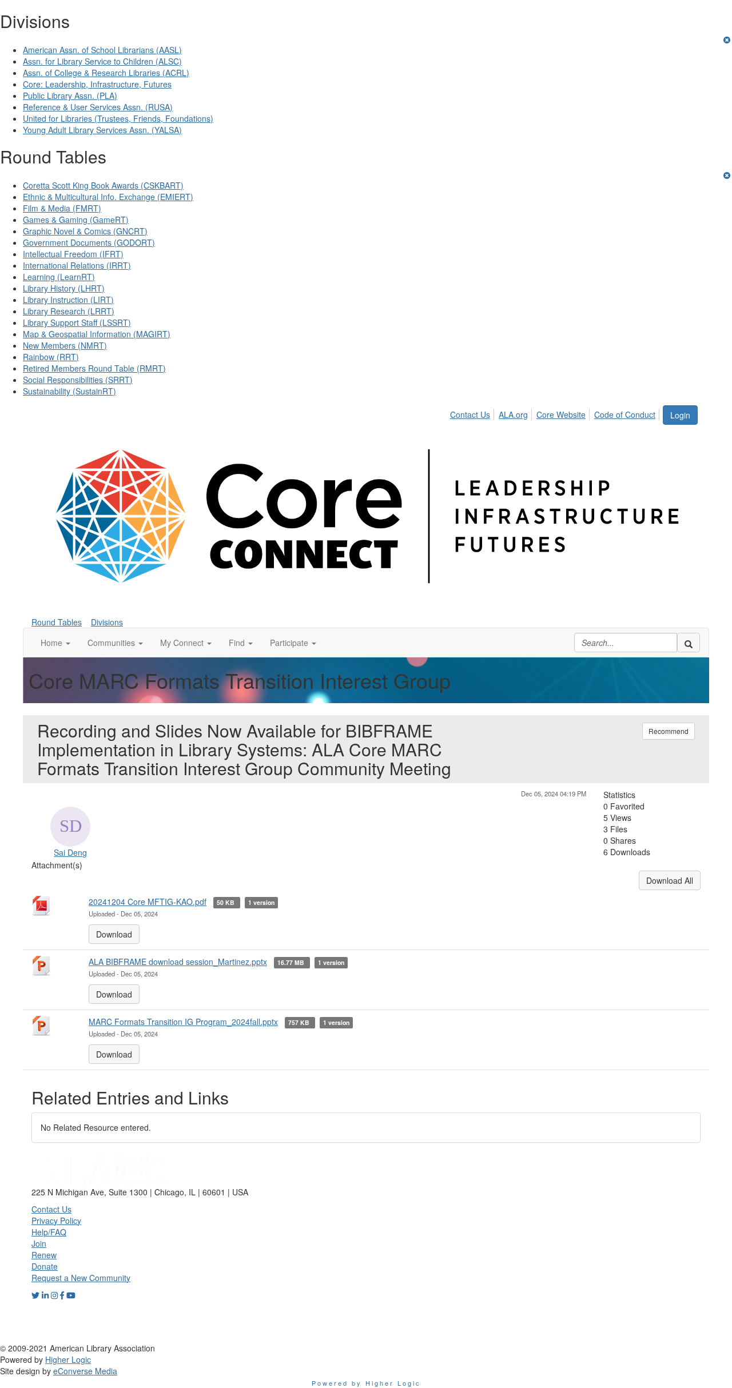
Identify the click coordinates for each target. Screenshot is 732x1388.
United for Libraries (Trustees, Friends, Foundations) (118, 118)
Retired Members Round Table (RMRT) (94, 368)
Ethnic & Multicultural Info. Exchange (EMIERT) (108, 196)
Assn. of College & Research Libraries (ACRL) (106, 72)
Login (680, 415)
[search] (688, 642)
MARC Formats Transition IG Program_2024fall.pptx (183, 1021)
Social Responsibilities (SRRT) (78, 379)
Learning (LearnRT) (59, 276)
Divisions (107, 622)
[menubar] (556, 412)
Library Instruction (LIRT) (68, 299)
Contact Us (470, 414)
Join (38, 1243)
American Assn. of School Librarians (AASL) (102, 49)
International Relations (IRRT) (77, 265)
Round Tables (56, 622)
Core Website (561, 414)
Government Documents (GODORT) (89, 242)
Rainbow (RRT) (51, 356)
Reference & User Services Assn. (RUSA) (98, 107)
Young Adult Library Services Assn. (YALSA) (102, 129)
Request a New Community (80, 1277)
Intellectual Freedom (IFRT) (73, 254)
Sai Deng (70, 852)
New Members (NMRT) (65, 345)
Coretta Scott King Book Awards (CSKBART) (103, 185)
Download (114, 934)
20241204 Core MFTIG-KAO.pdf (147, 901)
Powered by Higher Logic (366, 1382)
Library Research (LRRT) (68, 311)
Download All (669, 880)
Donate (44, 1266)
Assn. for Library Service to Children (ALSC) (102, 61)
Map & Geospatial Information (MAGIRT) (96, 334)
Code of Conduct (624, 414)
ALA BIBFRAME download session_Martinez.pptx (178, 961)
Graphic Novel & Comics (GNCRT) (85, 231)
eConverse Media (85, 1371)
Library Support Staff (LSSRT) (77, 322)
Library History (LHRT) (64, 288)
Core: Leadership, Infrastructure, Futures (97, 84)
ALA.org (513, 414)
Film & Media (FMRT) (62, 208)
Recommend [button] (669, 731)
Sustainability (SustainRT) (69, 391)
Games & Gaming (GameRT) (76, 219)
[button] (55, 642)
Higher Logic (68, 1359)
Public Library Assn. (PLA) (70, 95)
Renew (44, 1255)
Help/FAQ (48, 1232)
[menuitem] (473, 412)
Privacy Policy (56, 1220)
